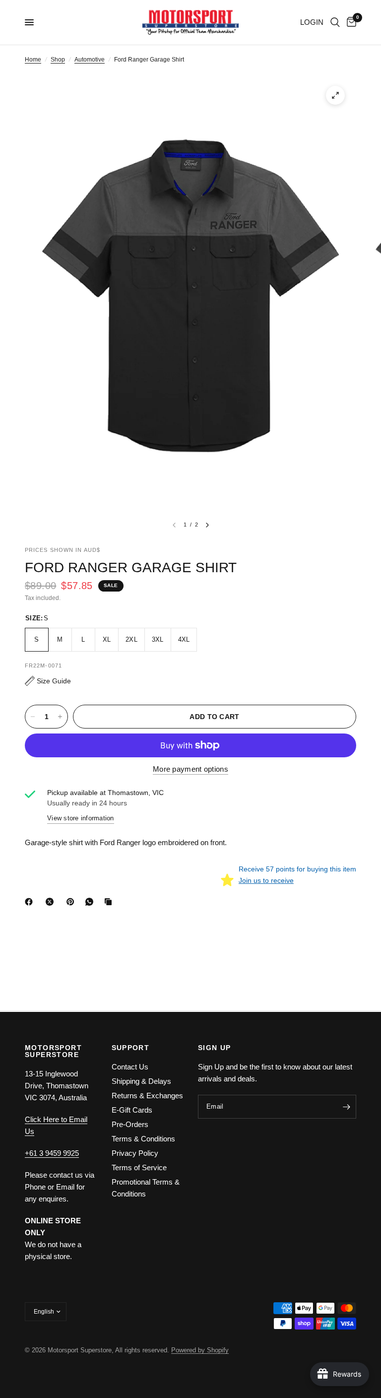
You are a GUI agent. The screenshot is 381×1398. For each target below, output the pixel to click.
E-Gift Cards (132, 1110)
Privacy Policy (135, 1153)
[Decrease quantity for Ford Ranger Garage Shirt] (32, 716)
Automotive (89, 59)
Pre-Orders (130, 1124)
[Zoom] (335, 95)
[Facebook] (31, 902)
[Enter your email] (346, 1107)
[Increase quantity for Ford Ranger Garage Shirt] (60, 716)
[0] (349, 22)
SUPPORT (131, 1047)
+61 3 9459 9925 (52, 1153)
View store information (80, 818)
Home (33, 59)
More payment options (190, 769)
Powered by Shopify (200, 1350)
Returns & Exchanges (147, 1095)
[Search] (335, 22)
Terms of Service (139, 1167)
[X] (52, 902)
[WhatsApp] (91, 902)
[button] (48, 680)
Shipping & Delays (141, 1081)
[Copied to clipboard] (110, 902)
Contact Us (130, 1067)
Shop (58, 59)
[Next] (207, 525)
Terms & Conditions (143, 1138)
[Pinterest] (72, 902)
